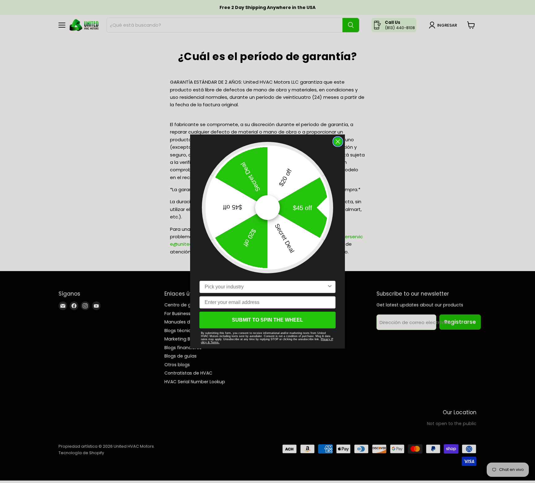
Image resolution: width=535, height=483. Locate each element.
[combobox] (266, 287)
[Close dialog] (337, 141)
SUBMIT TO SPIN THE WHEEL (267, 320)
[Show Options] (330, 287)
